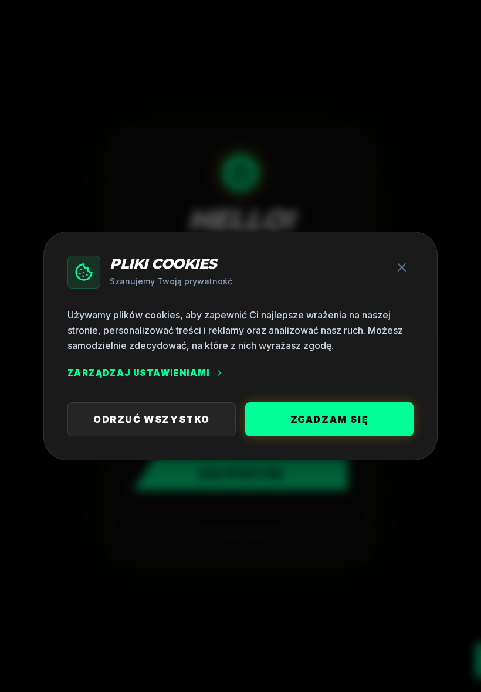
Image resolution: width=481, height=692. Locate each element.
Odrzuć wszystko (151, 419)
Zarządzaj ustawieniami (138, 373)
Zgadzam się (329, 419)
